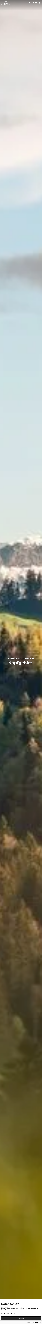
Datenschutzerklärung (8, 1313)
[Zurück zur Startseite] (5, 3)
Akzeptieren (21, 1318)
